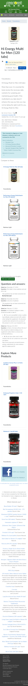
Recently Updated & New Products (11, 665)
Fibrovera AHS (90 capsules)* (9, 543)
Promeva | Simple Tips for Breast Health (14, 548)
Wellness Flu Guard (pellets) (9, 535)
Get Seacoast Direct (14, 9)
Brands (9, 21)
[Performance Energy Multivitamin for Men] (14, 211)
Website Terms (6, 657)
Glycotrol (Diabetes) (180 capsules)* (12, 616)
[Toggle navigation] (23, 6)
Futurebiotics (16, 21)
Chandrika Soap (10, 586)
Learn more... (12, 64)
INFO (5, 15)
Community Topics (7, 668)
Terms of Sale (6, 656)
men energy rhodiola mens (16, 483)
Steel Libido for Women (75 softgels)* (12, 538)
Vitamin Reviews (6, 676)
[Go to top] (2, 15)
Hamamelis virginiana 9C (11, 522)
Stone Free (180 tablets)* (9, 519)
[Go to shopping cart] (14, 6)
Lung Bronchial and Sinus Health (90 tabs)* (14, 596)
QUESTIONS (19, 15)
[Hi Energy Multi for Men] (14, 178)
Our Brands (5, 663)
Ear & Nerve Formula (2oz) (10, 629)
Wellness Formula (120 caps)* (12, 646)
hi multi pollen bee (4, 483)
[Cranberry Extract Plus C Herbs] (14, 375)
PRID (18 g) (11, 570)
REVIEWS (11, 15)
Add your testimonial (8, 279)
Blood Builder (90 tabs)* (10, 506)
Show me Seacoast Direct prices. (13, 63)
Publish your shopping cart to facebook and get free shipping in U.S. (13, 475)
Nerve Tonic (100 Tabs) (12, 651)
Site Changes (6, 674)
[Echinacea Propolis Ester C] (14, 409)
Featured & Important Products (10, 666)
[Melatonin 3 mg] (14, 446)
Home (4, 21)
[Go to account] (18, 6)
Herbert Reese (8, 113)
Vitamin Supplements (8, 671)
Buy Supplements (7, 672)
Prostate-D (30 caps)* (8, 532)
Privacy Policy (6, 659)
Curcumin (14, 589)
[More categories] (26, 10)
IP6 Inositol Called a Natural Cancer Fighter (14, 573)
